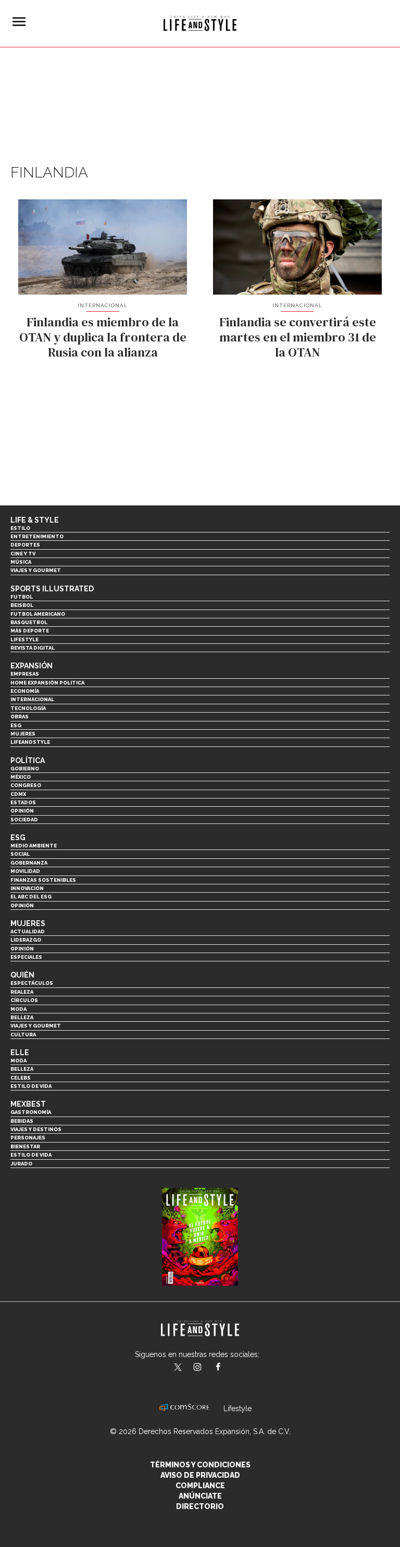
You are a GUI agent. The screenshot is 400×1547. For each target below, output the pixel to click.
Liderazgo (25, 940)
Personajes (27, 1137)
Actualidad (27, 931)
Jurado (21, 1163)
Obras (19, 716)
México (20, 777)
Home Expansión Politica (47, 683)
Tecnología (28, 708)
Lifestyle (24, 639)
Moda (18, 1009)
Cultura (23, 1034)
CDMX (18, 794)
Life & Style (34, 520)
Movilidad (25, 871)
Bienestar (25, 1146)
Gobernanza (28, 863)
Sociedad (24, 819)
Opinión (22, 811)
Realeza (21, 992)
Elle (19, 1052)
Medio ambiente (33, 845)
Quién (22, 975)
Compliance (200, 1485)
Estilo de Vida (31, 1155)
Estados (23, 802)
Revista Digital (32, 648)
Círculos (24, 1000)
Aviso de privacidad (200, 1475)
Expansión (31, 666)
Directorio (200, 1506)
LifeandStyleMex (178, 1368)
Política (27, 760)
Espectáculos (31, 983)
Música (20, 562)
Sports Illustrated (52, 589)
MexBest (28, 1104)
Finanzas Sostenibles (43, 880)
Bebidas (21, 1121)
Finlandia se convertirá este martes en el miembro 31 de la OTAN (297, 337)
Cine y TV (22, 553)
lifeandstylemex (206, 1368)
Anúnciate (200, 1496)
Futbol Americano (37, 614)
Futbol (21, 597)
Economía (24, 691)
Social (20, 854)
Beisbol (21, 605)
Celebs (20, 1078)
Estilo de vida (31, 1086)
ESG (15, 725)
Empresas (24, 674)
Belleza (21, 1017)
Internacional (103, 305)
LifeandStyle (30, 742)
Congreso (25, 785)
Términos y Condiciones (200, 1465)
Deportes (25, 545)
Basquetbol (28, 622)
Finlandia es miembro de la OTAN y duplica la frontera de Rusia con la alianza (102, 337)
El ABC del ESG (31, 896)
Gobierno (24, 768)
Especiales (26, 957)
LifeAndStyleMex (227, 1368)
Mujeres (22, 734)
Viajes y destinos (35, 1129)
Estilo (20, 528)
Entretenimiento (37, 536)
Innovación (27, 888)
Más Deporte (29, 630)
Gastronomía (30, 1112)
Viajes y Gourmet (35, 570)
